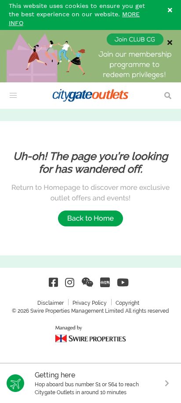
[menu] (13, 95)
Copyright (127, 303)
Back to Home (90, 218)
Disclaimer (50, 303)
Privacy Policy (89, 303)
